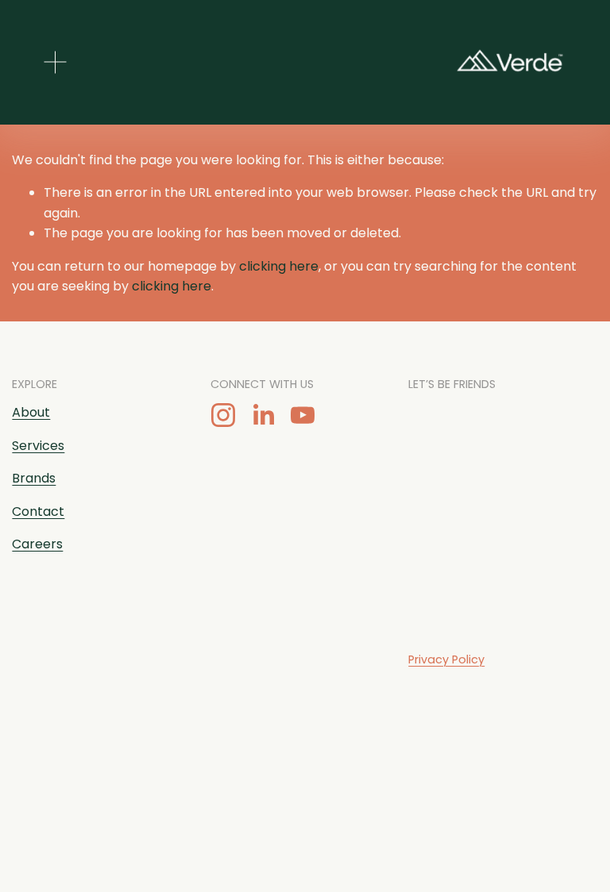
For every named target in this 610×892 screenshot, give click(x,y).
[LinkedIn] (263, 415)
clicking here (279, 266)
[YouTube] (302, 415)
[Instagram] (223, 415)
